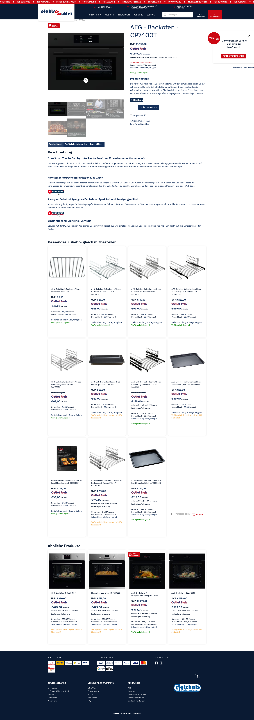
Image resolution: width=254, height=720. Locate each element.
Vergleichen (138, 115)
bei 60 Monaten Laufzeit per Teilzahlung (153, 57)
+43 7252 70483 (104, 7)
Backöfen (144, 124)
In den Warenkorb (148, 107)
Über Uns (138, 15)
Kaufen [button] (199, 514)
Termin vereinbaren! (233, 56)
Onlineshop (95, 15)
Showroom (124, 15)
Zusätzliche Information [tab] (76, 144)
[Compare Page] (145, 115)
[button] (85, 80)
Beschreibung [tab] (55, 144)
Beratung (213, 38)
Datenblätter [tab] (96, 144)
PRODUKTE (110, 15)
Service (151, 15)
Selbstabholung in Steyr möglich (143, 68)
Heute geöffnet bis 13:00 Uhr (184, 7)
